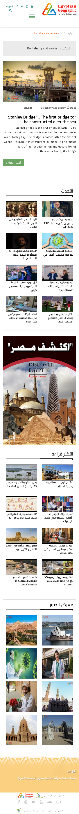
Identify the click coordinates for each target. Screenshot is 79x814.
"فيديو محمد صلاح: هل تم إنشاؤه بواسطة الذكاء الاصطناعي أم (23, 254)
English (10, 6)
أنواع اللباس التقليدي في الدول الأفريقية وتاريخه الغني (23, 223)
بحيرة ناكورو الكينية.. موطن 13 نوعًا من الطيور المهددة (21, 484)
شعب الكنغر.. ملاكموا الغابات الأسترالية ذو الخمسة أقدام (24, 581)
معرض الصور (61, 604)
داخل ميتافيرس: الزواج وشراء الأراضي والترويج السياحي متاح (60, 318)
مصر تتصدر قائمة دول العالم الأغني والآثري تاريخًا (21, 547)
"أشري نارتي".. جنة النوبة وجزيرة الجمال (59, 484)
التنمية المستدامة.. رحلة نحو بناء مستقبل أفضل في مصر (58, 254)
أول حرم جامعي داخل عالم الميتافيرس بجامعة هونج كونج (23, 286)
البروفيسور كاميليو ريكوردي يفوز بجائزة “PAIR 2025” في (58, 223)
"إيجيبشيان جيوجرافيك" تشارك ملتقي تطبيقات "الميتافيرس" (60, 286)
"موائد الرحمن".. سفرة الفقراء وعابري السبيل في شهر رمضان (58, 549)
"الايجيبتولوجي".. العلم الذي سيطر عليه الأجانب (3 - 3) (22, 516)
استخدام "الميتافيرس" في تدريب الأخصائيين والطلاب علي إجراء (22, 318)
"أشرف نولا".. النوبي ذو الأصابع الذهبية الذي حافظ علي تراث (58, 518)
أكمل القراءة (13, 162)
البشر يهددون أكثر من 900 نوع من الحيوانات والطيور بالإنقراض (58, 581)
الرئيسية (68, 33)
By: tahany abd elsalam (53, 107)
